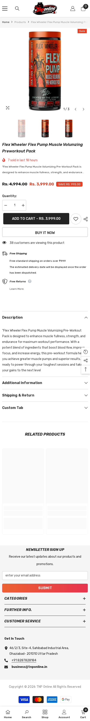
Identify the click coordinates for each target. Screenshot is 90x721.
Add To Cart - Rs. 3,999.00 (35, 218)
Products (20, 22)
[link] (23, 513)
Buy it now (45, 233)
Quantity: (9, 196)
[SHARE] (84, 219)
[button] (75, 109)
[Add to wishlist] (75, 218)
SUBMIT (45, 588)
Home (5, 22)
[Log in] (72, 8)
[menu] (4, 8)
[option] (45, 70)
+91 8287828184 (24, 660)
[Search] (17, 8)
